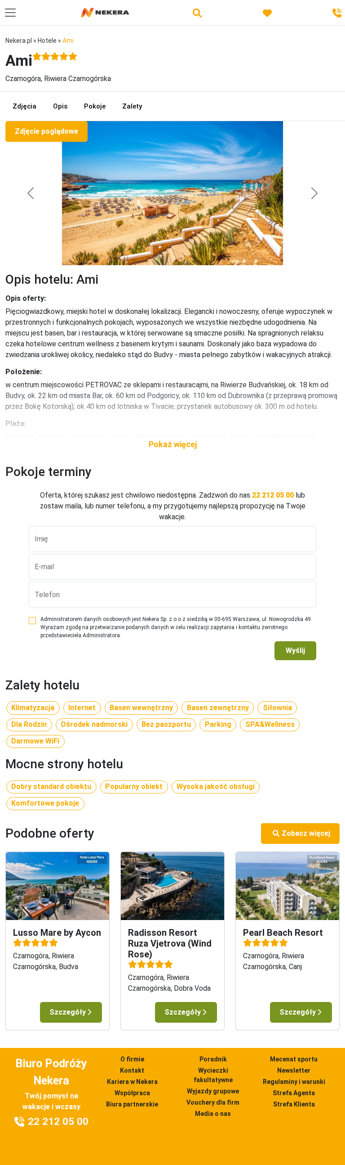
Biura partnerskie (132, 1104)
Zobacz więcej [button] (306, 833)
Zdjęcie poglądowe (46, 131)
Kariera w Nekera (132, 1081)
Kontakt (132, 1070)
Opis (60, 106)
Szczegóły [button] (67, 1012)
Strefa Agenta (294, 1093)
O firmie (132, 1059)
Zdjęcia (24, 106)
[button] (172, 444)
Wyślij (295, 650)
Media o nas (213, 1113)
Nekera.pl (18, 40)
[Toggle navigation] (10, 12)
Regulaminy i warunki (294, 1081)
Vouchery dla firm (212, 1102)
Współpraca (132, 1093)
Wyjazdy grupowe (213, 1091)
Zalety (132, 106)
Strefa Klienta (294, 1104)
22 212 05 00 (273, 495)
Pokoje (95, 106)
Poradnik (213, 1059)
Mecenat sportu (294, 1059)
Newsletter (293, 1070)
